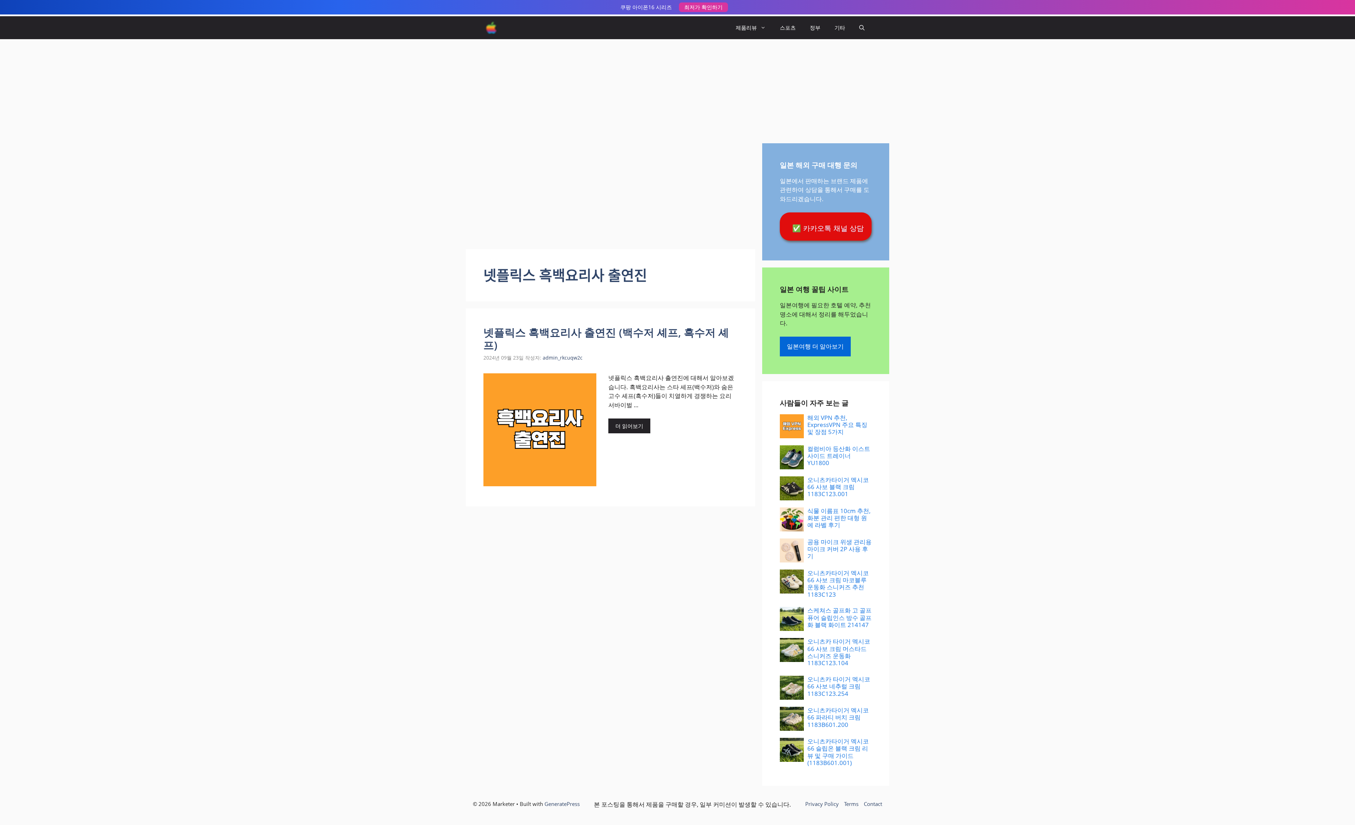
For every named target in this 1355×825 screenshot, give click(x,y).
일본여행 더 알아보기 (815, 346)
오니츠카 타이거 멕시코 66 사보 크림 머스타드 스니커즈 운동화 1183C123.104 (838, 652)
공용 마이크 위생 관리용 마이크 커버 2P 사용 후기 (839, 549)
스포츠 (788, 27)
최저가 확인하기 (703, 7)
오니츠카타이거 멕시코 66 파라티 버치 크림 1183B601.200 (838, 717)
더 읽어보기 (629, 425)
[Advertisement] (677, 86)
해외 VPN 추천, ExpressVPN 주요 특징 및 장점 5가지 (837, 425)
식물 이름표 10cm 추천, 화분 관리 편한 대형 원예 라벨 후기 (839, 518)
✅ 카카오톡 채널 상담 (828, 228)
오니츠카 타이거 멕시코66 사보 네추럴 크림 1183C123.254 (838, 686)
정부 (815, 27)
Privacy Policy (822, 803)
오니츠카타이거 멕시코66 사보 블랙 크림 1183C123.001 (838, 487)
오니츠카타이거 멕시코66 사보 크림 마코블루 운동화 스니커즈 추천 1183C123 (838, 583)
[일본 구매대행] (491, 27)
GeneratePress (562, 803)
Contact (873, 803)
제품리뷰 (746, 27)
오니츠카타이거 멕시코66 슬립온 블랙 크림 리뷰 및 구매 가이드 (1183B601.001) (838, 752)
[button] (862, 27)
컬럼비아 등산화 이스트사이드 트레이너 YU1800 (838, 456)
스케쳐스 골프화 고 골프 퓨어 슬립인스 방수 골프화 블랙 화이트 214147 (839, 617)
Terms (851, 803)
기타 (840, 27)
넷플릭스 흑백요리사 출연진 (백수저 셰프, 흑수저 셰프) (606, 338)
